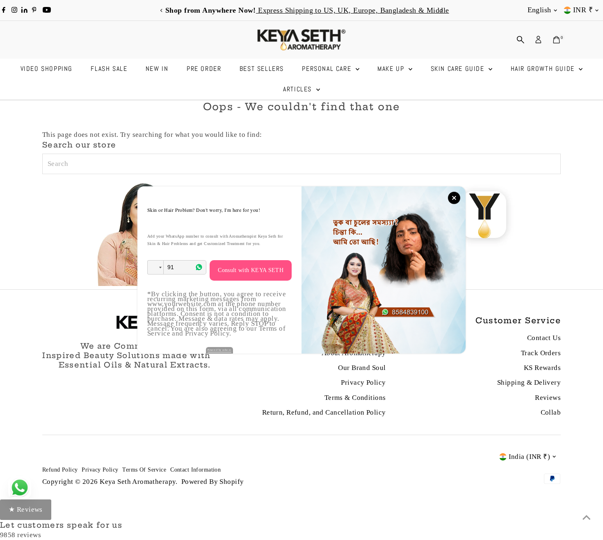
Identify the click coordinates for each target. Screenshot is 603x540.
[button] (155, 267)
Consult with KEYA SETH (250, 270)
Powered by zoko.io (219, 350)
